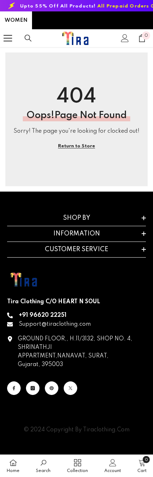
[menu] (8, 38)
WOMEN (16, 20)
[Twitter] (70, 388)
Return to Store (76, 146)
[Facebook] (14, 388)
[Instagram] (32, 388)
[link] (43, 466)
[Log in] (125, 38)
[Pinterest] (51, 388)
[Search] (28, 38)
